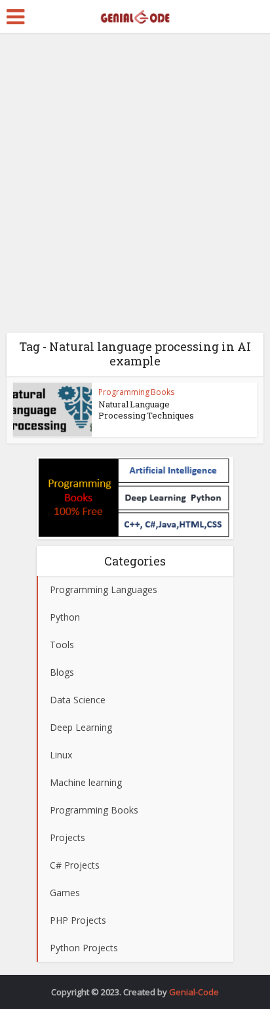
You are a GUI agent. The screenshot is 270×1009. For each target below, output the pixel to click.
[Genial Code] (134, 15)
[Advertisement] (135, 187)
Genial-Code (194, 992)
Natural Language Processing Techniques (146, 409)
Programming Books (136, 392)
